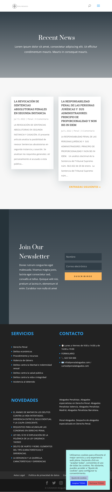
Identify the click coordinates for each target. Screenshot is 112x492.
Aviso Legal (19, 475)
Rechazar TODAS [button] (97, 483)
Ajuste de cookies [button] (78, 478)
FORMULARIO (68, 353)
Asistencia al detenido (24, 381)
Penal (30, 119)
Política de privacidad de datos (44, 475)
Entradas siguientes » (85, 187)
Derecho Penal (20, 347)
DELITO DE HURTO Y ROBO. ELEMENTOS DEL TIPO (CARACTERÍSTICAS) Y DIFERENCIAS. (32, 450)
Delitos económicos (22, 351)
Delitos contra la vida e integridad (29, 377)
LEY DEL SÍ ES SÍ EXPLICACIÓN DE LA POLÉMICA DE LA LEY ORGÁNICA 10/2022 (30, 438)
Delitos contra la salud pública (28, 372)
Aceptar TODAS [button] (78, 483)
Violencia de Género (23, 360)
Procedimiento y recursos (25, 355)
